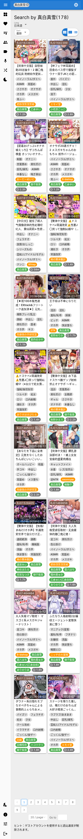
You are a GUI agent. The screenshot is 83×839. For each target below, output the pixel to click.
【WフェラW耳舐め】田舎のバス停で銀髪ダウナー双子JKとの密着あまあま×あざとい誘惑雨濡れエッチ (63, 74)
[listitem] (5, 14)
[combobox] (51, 5)
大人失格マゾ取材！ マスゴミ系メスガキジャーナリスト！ (29, 620)
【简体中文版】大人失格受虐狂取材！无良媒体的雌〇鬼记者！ (62, 530)
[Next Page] (24, 810)
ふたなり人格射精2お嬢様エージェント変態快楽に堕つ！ (63, 620)
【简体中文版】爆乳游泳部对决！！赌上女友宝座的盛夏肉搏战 (62, 455)
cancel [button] (27, 4)
